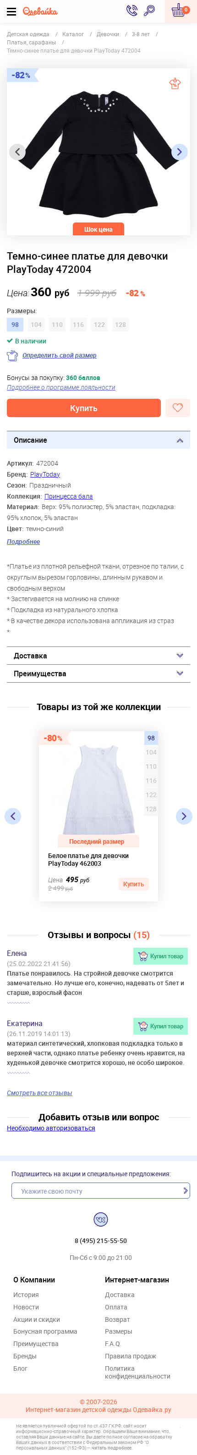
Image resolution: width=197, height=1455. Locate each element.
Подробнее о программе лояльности (61, 387)
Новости (26, 1307)
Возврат (117, 1320)
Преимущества (40, 673)
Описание (30, 440)
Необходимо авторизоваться (51, 1128)
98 (151, 738)
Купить (84, 407)
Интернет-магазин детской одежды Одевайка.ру (98, 1410)
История (26, 1295)
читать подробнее (111, 1447)
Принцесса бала (68, 496)
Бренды (25, 1356)
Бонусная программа (45, 1332)
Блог (20, 1369)
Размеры (118, 1332)
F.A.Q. (113, 1344)
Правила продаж (130, 1356)
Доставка (30, 656)
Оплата (116, 1307)
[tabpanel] (98, 151)
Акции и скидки (36, 1320)
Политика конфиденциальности (137, 1372)
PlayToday (45, 474)
